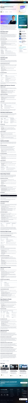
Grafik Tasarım (21, 51)
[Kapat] (26, 398)
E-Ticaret (20, 49)
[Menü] (27, 2)
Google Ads (20, 50)
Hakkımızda (20, 0)
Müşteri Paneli (26, 0)
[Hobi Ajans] (3, 2)
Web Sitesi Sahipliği (3, 370)
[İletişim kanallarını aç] (26, 401)
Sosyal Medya (24, 49)
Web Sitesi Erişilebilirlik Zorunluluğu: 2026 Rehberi (23, 371)
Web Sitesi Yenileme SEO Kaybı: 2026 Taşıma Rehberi (13, 371)
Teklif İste (22, 0)
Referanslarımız (17, 0)
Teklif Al (25, 2)
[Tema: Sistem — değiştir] (22, 2)
